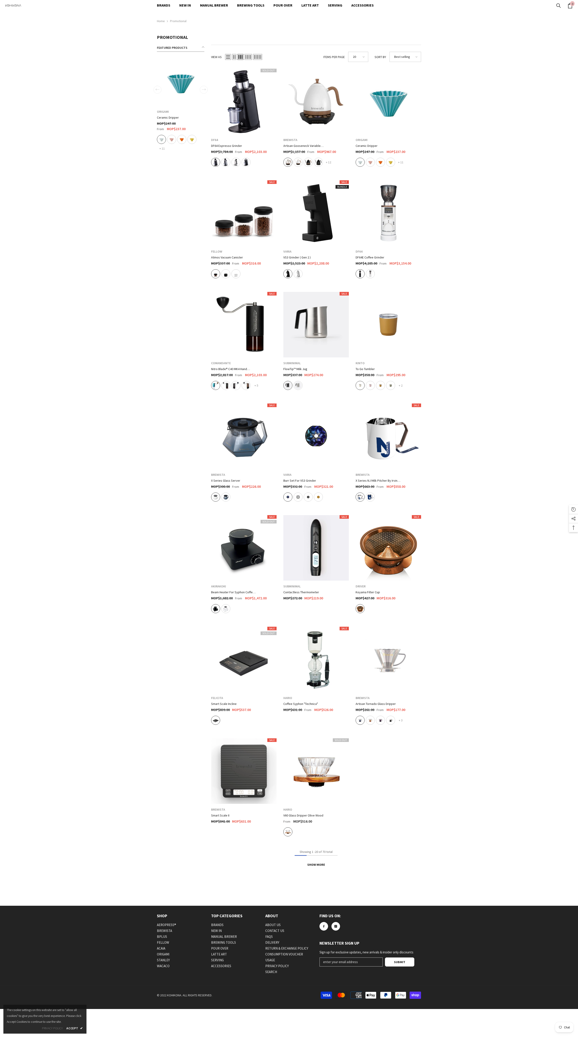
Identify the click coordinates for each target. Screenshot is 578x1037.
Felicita (217, 698)
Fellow (185, 112)
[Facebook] (323, 926)
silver (225, 162)
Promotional (178, 21)
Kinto (360, 363)
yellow (390, 162)
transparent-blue (225, 497)
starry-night (390, 720)
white (360, 162)
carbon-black (215, 162)
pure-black (318, 162)
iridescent (287, 497)
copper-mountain (235, 385)
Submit (399, 962)
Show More (316, 865)
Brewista (290, 140)
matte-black (194, 139)
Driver (361, 586)
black (287, 273)
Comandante (221, 363)
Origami (362, 140)
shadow (360, 720)
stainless (298, 385)
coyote (380, 385)
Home (161, 21)
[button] (228, 57)
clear (215, 497)
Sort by (380, 57)
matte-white (204, 139)
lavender (380, 720)
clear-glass (184, 139)
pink (370, 162)
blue (370, 497)
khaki (390, 385)
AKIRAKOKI (218, 586)
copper (360, 608)
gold (318, 497)
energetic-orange (370, 720)
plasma (298, 497)
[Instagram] (335, 926)
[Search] (558, 5)
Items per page (334, 57)
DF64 (214, 140)
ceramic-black (246, 162)
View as (216, 57)
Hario (287, 698)
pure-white (235, 162)
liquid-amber (246, 385)
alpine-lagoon (215, 385)
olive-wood (287, 831)
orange (380, 162)
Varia (287, 251)
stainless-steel (287, 162)
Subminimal (292, 363)
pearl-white (298, 162)
